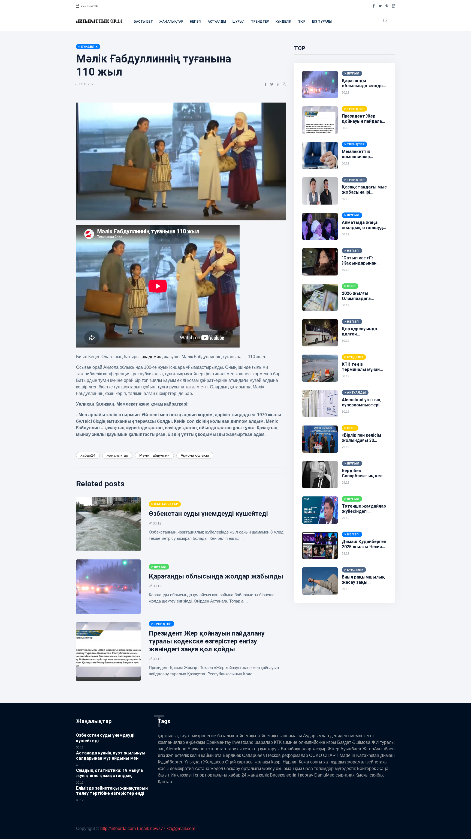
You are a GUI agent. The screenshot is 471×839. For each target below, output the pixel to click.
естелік (182, 755)
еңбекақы (195, 742)
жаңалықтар (117, 455)
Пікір (302, 21)
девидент (339, 735)
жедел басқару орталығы (235, 768)
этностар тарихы (225, 749)
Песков (273, 755)
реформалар (295, 755)
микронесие (204, 735)
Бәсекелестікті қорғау (291, 775)
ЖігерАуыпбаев (378, 749)
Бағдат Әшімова (353, 742)
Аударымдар (316, 735)
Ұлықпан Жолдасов (204, 762)
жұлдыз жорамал (348, 762)
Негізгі (195, 21)
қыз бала (304, 768)
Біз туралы (322, 21)
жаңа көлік (258, 775)
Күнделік (283, 21)
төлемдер (324, 768)
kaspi (276, 762)
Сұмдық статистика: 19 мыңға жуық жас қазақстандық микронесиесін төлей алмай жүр (110, 775)
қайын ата (211, 755)
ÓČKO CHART (324, 755)
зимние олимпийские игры (309, 742)
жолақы (262, 762)
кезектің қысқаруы (261, 749)
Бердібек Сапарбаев (244, 755)
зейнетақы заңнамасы (279, 735)
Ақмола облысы (195, 455)
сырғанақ (345, 775)
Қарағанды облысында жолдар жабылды (216, 576)
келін (195, 755)
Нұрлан (290, 762)
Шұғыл (238, 21)
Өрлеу (268, 768)
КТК (278, 742)
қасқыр (319, 749)
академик (152, 356)
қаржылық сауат (174, 735)
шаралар (264, 742)
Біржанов (197, 749)
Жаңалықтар (171, 21)
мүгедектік (345, 768)
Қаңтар (165, 781)
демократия (182, 768)
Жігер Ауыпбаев (344, 749)
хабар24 (87, 455)
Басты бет (143, 21)
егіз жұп (166, 755)
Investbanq (242, 742)
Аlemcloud (176, 749)
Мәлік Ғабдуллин (154, 455)
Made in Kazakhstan (359, 755)
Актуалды (217, 21)
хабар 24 (237, 775)
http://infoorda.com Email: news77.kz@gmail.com (147, 828)
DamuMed (324, 775)
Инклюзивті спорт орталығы (199, 775)
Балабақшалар (296, 749)
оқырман (285, 768)
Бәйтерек (366, 768)
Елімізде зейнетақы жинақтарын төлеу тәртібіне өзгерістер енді (112, 791)
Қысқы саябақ (369, 775)
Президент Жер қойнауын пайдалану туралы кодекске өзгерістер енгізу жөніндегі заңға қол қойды (207, 641)
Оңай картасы (239, 762)
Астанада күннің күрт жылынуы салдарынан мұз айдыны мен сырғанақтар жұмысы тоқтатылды (110, 760)
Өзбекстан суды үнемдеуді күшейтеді (208, 513)
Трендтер (260, 21)
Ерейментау (218, 742)
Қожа (304, 762)
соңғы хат (320, 762)
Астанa (202, 768)
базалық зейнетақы (236, 735)
